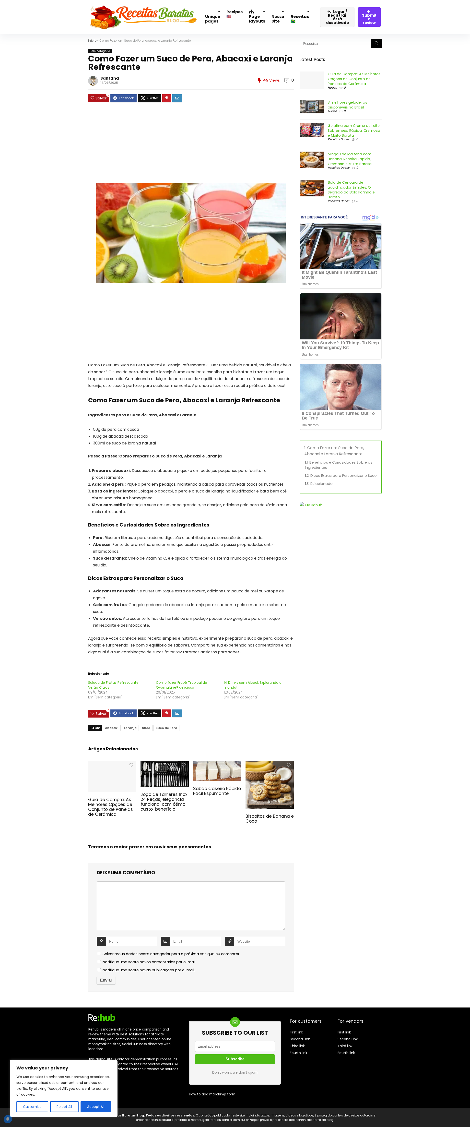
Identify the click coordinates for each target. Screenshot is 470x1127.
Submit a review (369, 19)
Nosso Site (277, 19)
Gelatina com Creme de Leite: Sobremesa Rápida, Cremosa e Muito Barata (354, 130)
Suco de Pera (166, 728)
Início (92, 40)
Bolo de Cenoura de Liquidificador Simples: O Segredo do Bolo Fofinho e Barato (351, 190)
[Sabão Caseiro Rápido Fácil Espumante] (217, 764)
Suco (146, 728)
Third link (297, 1045)
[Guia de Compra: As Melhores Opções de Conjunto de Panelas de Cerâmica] (112, 764)
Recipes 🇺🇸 (234, 14)
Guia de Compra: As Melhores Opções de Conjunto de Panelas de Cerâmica (110, 807)
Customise (32, 1106)
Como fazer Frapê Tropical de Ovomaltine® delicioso (181, 685)
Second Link (300, 1039)
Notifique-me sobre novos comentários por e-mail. (149, 961)
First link (296, 1032)
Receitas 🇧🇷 (300, 19)
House (332, 87)
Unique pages (212, 19)
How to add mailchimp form (212, 1094)
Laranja (130, 728)
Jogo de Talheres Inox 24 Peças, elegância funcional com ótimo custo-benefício (164, 801)
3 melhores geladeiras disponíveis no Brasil (347, 105)
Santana (109, 78)
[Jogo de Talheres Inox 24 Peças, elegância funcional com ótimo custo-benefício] (165, 764)
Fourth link (298, 1052)
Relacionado (321, 483)
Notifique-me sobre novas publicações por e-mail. (149, 969)
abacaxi (111, 728)
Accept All (95, 1106)
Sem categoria (100, 51)
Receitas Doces (338, 139)
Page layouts (257, 19)
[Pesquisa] (376, 43)
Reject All (64, 1106)
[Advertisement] (191, 145)
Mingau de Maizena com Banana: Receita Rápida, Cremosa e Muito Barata (350, 159)
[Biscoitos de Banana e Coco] (270, 764)
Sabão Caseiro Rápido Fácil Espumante (217, 791)
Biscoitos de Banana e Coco (270, 818)
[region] (64, 1088)
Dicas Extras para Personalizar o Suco (343, 475)
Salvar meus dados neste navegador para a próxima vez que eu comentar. (171, 953)
